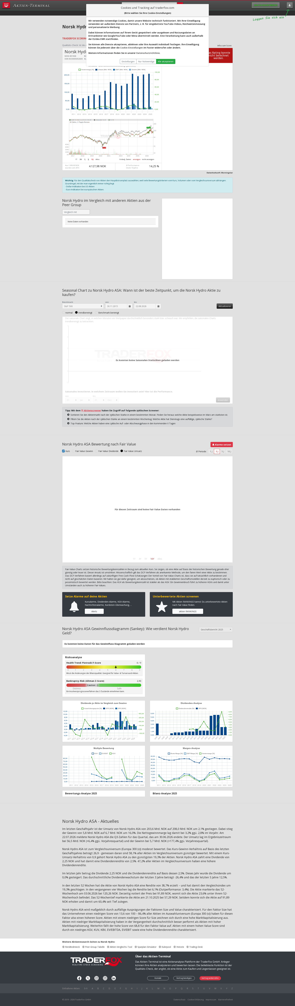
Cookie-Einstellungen (131, 47)
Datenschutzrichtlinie (148, 53)
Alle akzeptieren (165, 61)
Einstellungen (128, 61)
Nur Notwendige (146, 61)
